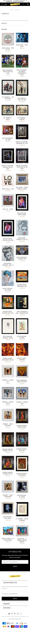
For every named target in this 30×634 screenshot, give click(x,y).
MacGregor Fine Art (16, 619)
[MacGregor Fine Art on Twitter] (9, 613)
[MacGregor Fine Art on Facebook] (12, 613)
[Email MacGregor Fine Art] (21, 613)
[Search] (24, 4)
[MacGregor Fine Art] (15, 4)
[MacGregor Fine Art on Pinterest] (15, 613)
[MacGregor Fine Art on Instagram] (18, 613)
